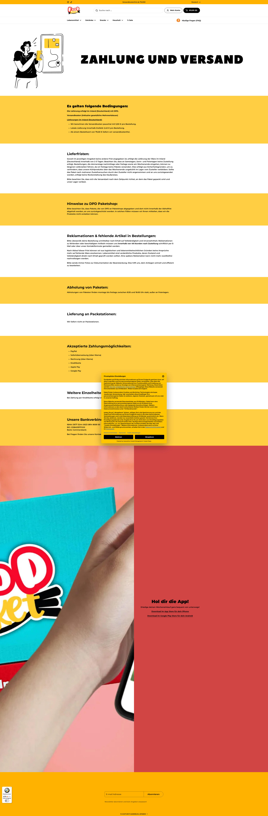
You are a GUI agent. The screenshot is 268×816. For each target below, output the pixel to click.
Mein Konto (175, 10)
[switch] (7, 800)
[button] (134, 814)
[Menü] (10, 788)
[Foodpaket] (74, 10)
